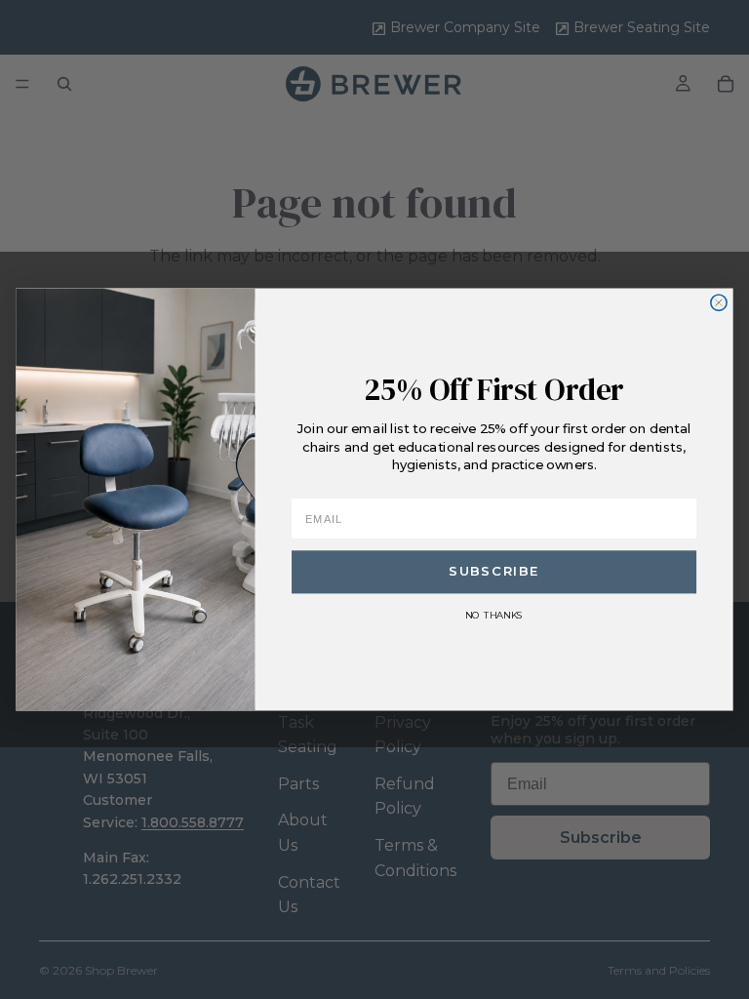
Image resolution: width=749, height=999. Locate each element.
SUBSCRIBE (494, 571)
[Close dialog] (719, 302)
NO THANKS (494, 614)
